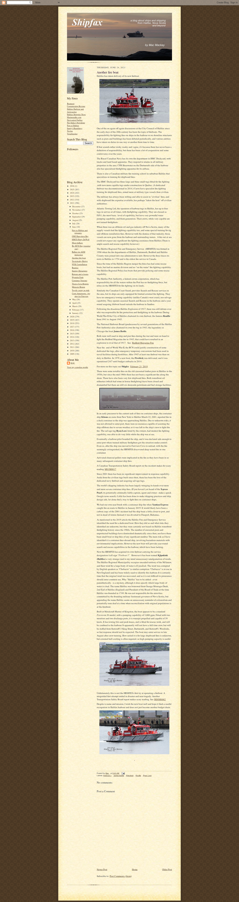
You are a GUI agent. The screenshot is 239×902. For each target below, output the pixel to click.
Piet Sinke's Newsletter (76, 122)
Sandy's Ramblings (74, 128)
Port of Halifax (73, 125)
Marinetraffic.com (74, 117)
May (74, 299)
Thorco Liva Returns (80, 283)
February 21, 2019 (139, 366)
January (75, 313)
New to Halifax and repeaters (80, 231)
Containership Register (76, 106)
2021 (72, 203)
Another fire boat (79, 257)
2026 (72, 186)
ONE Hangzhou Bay (80, 236)
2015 (72, 333)
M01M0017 (110, 469)
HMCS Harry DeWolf (80, 239)
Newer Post (102, 869)
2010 (72, 350)
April (74, 303)
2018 (72, 323)
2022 (72, 199)
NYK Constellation (79, 264)
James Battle (119, 775)
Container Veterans (79, 280)
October (75, 213)
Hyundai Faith (77, 277)
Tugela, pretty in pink (80, 290)
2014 (72, 337)
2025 (72, 189)
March (75, 306)
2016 (72, 330)
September (76, 216)
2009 (72, 354)
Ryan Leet (147, 775)
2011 (72, 347)
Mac (73, 363)
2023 (72, 196)
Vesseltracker (72, 133)
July (74, 223)
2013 (72, 340)
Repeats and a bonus (80, 274)
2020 (72, 316)
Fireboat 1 (107, 775)
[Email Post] (123, 773)
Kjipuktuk (129, 775)
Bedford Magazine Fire (143, 342)
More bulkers (77, 242)
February (76, 309)
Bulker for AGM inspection (78, 253)
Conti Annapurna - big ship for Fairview (81, 295)
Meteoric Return (78, 287)
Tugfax (70, 131)
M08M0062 (160, 699)
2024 (72, 192)
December (76, 206)
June (74, 226)
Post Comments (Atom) (121, 876)
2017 (72, 326)
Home (135, 869)
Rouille (138, 775)
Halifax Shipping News (76, 114)
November (76, 209)
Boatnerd (70, 103)
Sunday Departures (79, 270)
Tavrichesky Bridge (80, 261)
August (75, 220)
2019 (72, 320)
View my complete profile (77, 367)
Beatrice (75, 267)
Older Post (167, 869)
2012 (72, 343)
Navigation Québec (75, 120)
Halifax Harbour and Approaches (75, 110)
